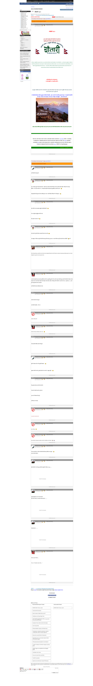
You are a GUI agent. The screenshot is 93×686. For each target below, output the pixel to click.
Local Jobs (47, 1)
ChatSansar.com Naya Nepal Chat (38, 616)
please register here (59, 589)
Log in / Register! (69, 3)
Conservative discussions (37, 610)
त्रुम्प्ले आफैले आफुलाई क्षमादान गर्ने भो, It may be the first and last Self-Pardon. (41, 620)
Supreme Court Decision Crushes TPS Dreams (40, 660)
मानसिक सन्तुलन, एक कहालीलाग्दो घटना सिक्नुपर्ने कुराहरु (40, 649)
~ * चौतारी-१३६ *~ (22, 38)
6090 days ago (24, 12)
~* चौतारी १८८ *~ (22, 42)
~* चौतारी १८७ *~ (22, 44)
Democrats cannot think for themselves (39, 635)
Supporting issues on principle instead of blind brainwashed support (41, 639)
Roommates (36, 1)
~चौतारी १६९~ (22, 36)
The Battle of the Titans (37, 652)
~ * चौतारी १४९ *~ (22, 45)
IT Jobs (41, 1)
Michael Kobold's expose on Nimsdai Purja (40, 628)
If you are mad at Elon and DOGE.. (39, 655)
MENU (71, 1)
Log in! (35, 589)
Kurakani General (38, 8)
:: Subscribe (21, 81)
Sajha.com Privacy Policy (46, 666)
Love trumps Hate (36, 625)
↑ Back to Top (87, 683)
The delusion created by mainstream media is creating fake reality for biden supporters (41, 632)
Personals (29, 1)
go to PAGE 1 (48, 18)
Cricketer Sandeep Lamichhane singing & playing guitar (41, 645)
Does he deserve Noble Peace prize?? (39, 613)
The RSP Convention (36, 658)
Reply (47, 24)
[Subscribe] (51, 24)
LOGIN (53, 1)
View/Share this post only (52, 176)
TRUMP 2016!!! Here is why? (38, 607)
